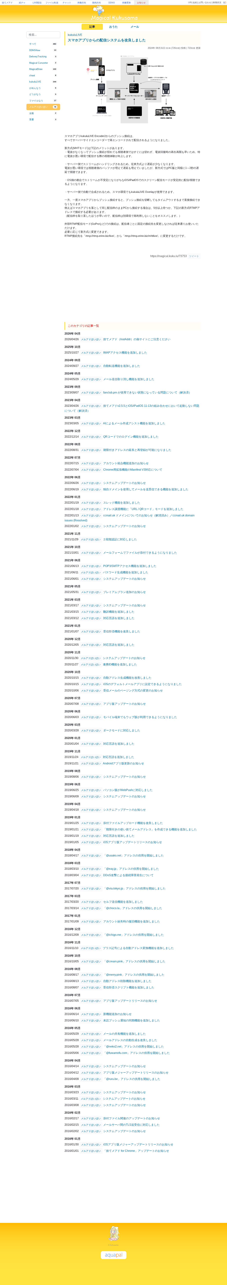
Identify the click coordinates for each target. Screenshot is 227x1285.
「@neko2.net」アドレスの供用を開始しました (133, 1046)
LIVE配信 (37, 2)
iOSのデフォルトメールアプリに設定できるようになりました (142, 684)
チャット (67, 2)
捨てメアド (7, 2)
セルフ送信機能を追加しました (123, 901)
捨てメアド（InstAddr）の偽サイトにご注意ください (136, 339)
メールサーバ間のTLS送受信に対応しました (131, 1124)
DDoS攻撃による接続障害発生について (128, 875)
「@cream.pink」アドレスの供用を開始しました (134, 961)
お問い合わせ (204, 2)
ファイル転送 (52, 2)
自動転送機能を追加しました (121, 365)
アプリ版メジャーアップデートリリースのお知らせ (135, 1072)
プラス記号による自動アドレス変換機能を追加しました (138, 948)
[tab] (43, 44)
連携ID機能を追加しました (120, 664)
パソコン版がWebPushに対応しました (128, 790)
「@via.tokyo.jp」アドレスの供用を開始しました (134, 888)
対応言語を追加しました (118, 618)
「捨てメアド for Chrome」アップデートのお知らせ (136, 1150)
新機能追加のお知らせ (117, 1014)
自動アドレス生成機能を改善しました (127, 677)
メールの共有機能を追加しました (124, 1033)
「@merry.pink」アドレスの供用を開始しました (133, 974)
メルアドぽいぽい (91, 339)
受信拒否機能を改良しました (121, 631)
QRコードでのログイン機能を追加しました (131, 436)
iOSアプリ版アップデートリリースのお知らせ (132, 842)
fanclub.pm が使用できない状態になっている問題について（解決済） (147, 392)
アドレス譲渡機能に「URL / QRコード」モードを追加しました (143, 509)
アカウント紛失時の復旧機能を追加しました (131, 921)
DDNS (112, 2)
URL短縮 (192, 2)
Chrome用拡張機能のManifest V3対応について (132, 469)
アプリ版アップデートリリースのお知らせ (130, 1000)
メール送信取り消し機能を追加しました (128, 379)
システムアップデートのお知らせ (124, 482)
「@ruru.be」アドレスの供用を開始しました (131, 1078)
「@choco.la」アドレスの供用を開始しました (132, 908)
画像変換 (126, 2)
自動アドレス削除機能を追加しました (127, 981)
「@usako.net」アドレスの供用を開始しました (133, 855)
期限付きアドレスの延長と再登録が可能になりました (137, 449)
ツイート (194, 256)
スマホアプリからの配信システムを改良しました (107, 40)
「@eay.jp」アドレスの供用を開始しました (131, 868)
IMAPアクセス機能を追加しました (125, 352)
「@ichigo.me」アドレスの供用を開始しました (133, 934)
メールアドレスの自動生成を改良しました (130, 1040)
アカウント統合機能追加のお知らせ (126, 463)
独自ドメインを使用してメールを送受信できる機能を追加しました (145, 489)
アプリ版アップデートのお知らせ (124, 703)
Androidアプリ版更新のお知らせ (123, 763)
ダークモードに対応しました (121, 730)
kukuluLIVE (75, 34)
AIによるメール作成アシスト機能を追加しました (134, 423)
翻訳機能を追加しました (118, 611)
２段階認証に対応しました (120, 539)
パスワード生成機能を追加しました (125, 572)
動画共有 (96, 2)
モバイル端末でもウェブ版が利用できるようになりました (140, 717)
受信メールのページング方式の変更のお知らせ (133, 690)
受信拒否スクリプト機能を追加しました (128, 987)
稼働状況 (217, 2)
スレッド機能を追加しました (121, 502)
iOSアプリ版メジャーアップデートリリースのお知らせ (138, 1144)
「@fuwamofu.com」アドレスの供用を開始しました (136, 1052)
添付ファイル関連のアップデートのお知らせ (131, 1118)
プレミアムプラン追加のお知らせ (124, 592)
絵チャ (22, 2)
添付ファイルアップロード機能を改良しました (133, 823)
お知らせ (141, 2)
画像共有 (81, 2)
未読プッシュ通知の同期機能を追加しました (131, 1020)
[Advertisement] (43, 181)
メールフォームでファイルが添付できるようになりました (140, 552)
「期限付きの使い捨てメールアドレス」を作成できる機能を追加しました (150, 829)
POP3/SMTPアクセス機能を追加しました (129, 565)
